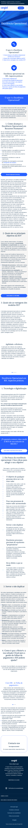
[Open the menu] (25, 8)
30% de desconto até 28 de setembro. (16, 3)
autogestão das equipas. (10, 162)
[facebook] (20, 783)
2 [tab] (13, 372)
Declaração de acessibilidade (14, 812)
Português (14, 820)
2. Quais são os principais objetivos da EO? (14, 58)
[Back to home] (4, 8)
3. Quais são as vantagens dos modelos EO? (14, 60)
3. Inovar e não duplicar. (8, 83)
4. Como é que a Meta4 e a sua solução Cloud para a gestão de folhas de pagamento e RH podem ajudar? (13, 87)
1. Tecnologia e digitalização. (9, 78)
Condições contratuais (14, 809)
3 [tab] (14, 372)
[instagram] (14, 783)
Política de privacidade (14, 816)
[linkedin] (7, 783)
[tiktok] (17, 783)
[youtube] (10, 783)
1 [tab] (12, 372)
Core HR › (9, 683)
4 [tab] (15, 372)
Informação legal (14, 806)
